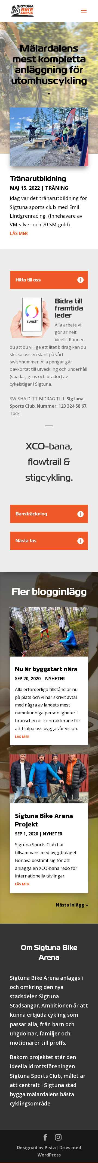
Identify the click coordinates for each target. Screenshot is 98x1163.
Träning (56, 188)
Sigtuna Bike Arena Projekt (44, 820)
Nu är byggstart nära (46, 669)
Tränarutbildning (38, 178)
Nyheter (55, 679)
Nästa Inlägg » (72, 905)
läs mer (19, 233)
